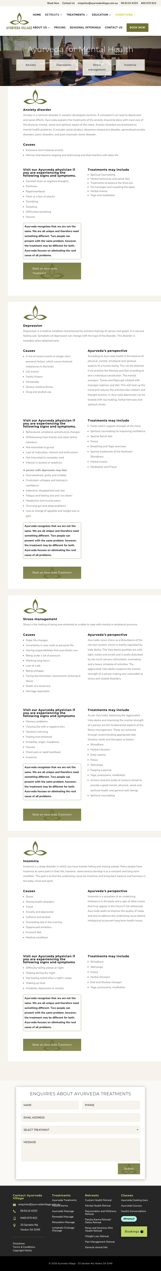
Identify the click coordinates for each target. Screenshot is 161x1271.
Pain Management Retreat (100, 1242)
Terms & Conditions (24, 1247)
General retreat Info (96, 1247)
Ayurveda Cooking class (134, 1200)
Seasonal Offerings (85, 28)
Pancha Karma (60, 1205)
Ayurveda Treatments (64, 1200)
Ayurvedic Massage (63, 1211)
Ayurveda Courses (131, 1205)
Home (37, 15)
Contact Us (68, 3)
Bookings (132, 1231)
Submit (129, 1169)
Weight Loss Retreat (97, 1236)
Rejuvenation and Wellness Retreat (100, 1212)
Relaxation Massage (63, 1222)
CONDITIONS (124, 15)
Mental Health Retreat (98, 1205)
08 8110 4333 (129, 3)
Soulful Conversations (133, 1211)
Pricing (60, 28)
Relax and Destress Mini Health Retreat (99, 1229)
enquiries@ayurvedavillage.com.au (98, 3)
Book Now (53, 3)
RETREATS (52, 14)
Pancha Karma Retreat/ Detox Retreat (98, 1221)
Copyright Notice (22, 1250)
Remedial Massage (63, 1216)
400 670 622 (148, 3)
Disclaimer (19, 1243)
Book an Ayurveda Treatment (45, 271)
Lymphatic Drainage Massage (63, 1229)
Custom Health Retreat (98, 1200)
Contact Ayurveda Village (27, 1197)
